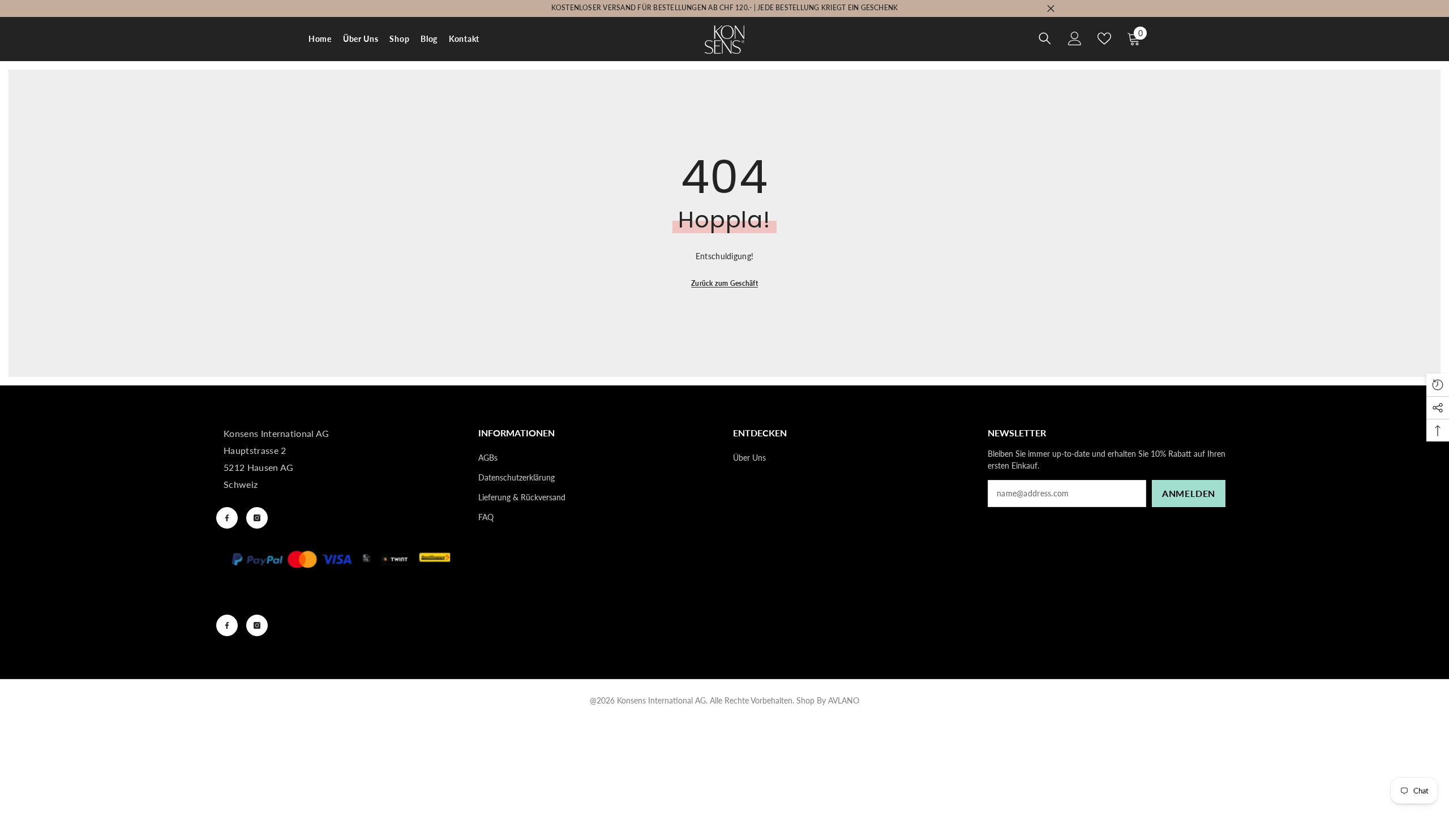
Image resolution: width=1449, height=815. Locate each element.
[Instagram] (257, 518)
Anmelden (1188, 493)
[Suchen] (1045, 38)
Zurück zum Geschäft (724, 283)
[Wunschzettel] (1104, 38)
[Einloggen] (1075, 38)
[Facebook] (227, 518)
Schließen (1051, 9)
